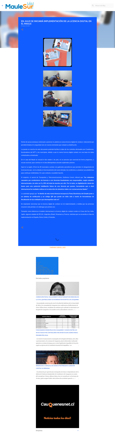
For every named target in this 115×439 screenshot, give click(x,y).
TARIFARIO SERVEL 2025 (58, 247)
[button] (22, 29)
